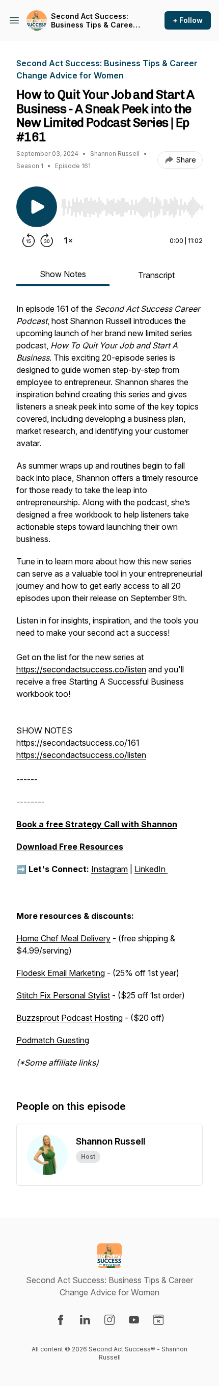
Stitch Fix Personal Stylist (63, 995)
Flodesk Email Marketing (60, 973)
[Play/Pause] (36, 206)
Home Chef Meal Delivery (63, 938)
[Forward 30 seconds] (47, 240)
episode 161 (48, 309)
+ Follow (188, 20)
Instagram (109, 869)
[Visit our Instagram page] (109, 1320)
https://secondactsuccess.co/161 (78, 743)
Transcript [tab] (156, 275)
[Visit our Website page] (158, 1320)
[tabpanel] (109, 691)
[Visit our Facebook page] (61, 1320)
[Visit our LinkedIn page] (85, 1320)
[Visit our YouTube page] (134, 1320)
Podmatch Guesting (52, 1040)
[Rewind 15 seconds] (28, 240)
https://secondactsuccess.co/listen (81, 669)
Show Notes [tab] (63, 274)
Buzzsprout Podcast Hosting (69, 1018)
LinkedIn (151, 869)
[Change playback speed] (68, 240)
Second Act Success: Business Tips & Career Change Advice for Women (93, 21)
